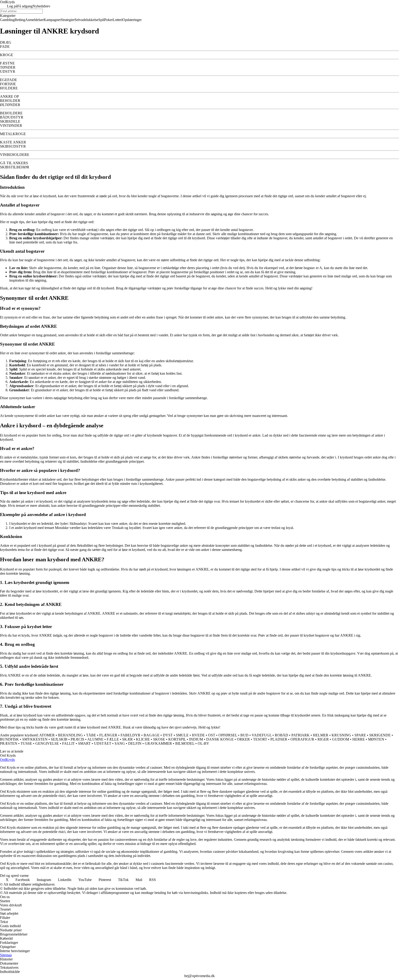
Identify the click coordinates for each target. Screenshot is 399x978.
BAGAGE (152, 735)
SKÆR (127, 739)
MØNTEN (376, 739)
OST (211, 735)
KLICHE (143, 739)
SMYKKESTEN (35, 739)
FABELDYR (130, 735)
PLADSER (278, 739)
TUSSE (26, 743)
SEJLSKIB (59, 739)
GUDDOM (340, 739)
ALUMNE (95, 739)
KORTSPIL (177, 739)
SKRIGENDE (380, 735)
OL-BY (203, 743)
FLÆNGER (108, 735)
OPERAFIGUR (302, 739)
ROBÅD (281, 735)
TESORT (260, 739)
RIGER (323, 739)
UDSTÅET (102, 743)
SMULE (182, 735)
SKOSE (159, 739)
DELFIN (135, 743)
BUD (244, 735)
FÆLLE (113, 739)
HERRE (358, 739)
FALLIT (68, 743)
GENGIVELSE (47, 743)
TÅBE (91, 735)
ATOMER (47, 735)
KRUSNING (341, 735)
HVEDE (198, 735)
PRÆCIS (77, 739)
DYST (168, 735)
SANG (120, 743)
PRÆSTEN (8, 743)
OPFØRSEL (227, 735)
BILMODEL (184, 743)
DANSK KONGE (220, 739)
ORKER (243, 739)
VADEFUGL (262, 735)
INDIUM (196, 739)
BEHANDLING (70, 735)
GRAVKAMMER (158, 743)
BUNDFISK (9, 739)
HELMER (320, 735)
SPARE (360, 735)
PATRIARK (300, 735)
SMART (84, 743)
